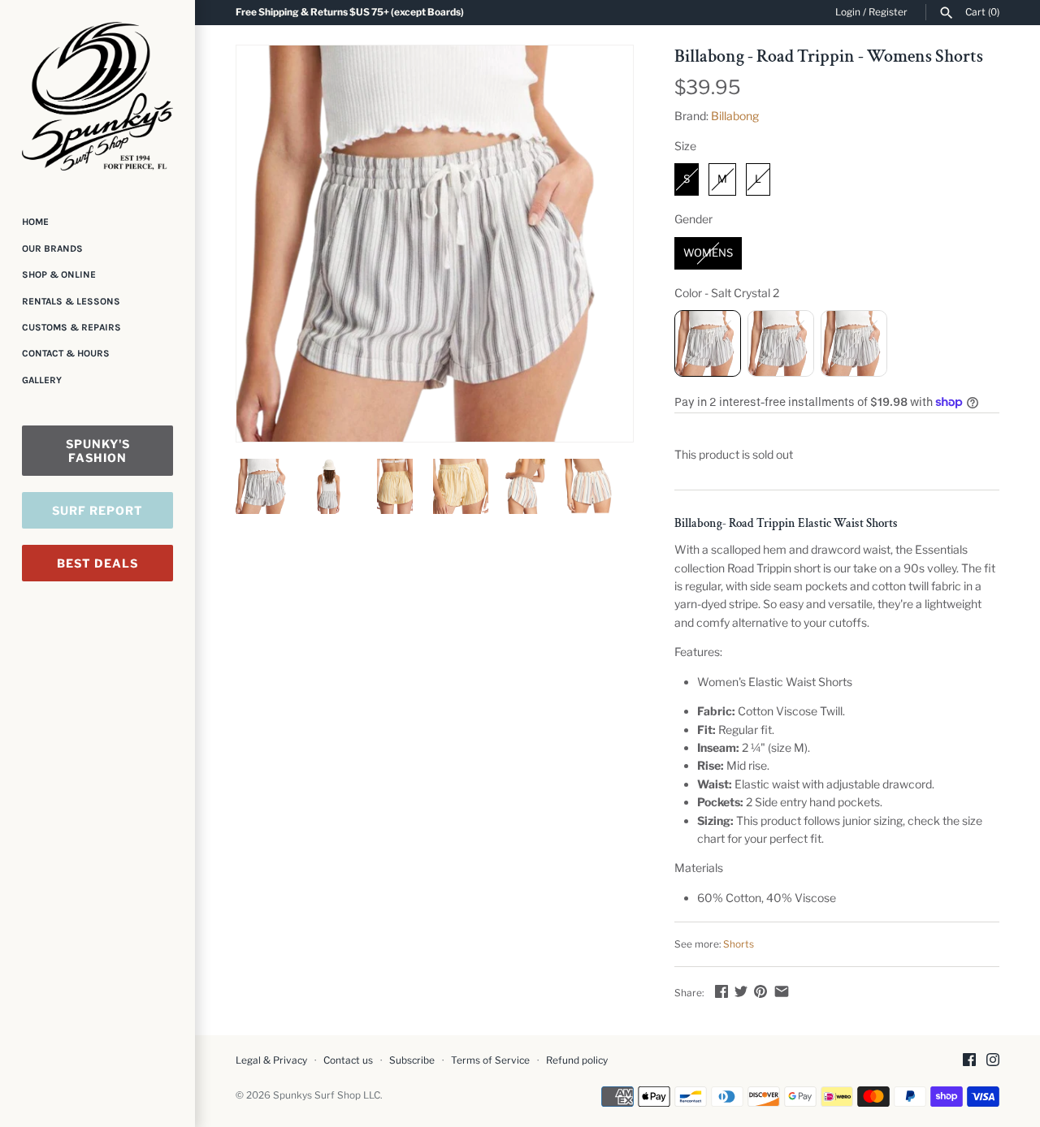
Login (847, 12)
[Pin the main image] (760, 991)
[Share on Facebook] (721, 991)
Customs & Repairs (71, 327)
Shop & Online (59, 274)
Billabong (735, 116)
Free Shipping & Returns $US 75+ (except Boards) (350, 12)
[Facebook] (969, 1061)
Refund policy (577, 1060)
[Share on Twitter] (741, 991)
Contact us (348, 1060)
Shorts (738, 944)
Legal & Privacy (271, 1060)
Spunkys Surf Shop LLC (326, 1095)
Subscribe (412, 1060)
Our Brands (52, 248)
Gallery (42, 380)
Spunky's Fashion (98, 450)
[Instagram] (992, 1061)
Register (888, 12)
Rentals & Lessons (71, 301)
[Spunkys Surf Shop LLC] (97, 96)
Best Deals (97, 563)
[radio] (686, 179)
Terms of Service (490, 1060)
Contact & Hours (66, 353)
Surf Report (97, 510)
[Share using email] (782, 991)
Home (35, 221)
